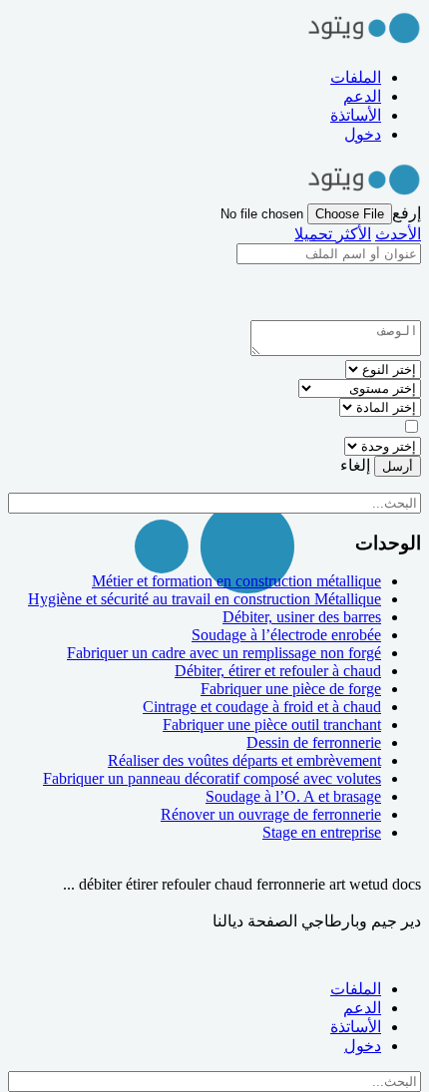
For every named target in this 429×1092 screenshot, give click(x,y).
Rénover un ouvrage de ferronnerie (271, 814)
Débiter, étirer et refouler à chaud (278, 670)
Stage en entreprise (321, 832)
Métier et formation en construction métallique (236, 580)
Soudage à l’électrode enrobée (286, 634)
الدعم (362, 96)
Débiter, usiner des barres (301, 616)
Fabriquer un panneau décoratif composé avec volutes (212, 778)
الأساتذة (355, 115)
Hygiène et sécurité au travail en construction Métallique (204, 598)
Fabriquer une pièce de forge (291, 688)
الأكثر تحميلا (332, 233)
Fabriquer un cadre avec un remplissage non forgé (224, 652)
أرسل (397, 466)
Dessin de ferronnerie (313, 742)
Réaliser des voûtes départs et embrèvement (244, 760)
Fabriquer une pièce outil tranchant (272, 724)
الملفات (355, 77)
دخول (362, 134)
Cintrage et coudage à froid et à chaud (262, 706)
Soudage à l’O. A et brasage (293, 796)
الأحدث (398, 233)
